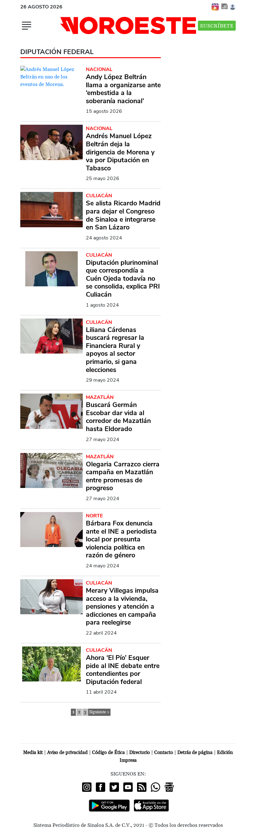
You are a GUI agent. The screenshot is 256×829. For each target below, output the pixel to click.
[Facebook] (100, 787)
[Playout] (215, 6)
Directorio (139, 753)
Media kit (33, 753)
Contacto (163, 753)
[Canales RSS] (141, 787)
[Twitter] (114, 787)
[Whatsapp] (155, 787)
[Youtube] (128, 787)
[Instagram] (87, 787)
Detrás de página (195, 753)
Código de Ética (108, 753)
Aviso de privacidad (67, 753)
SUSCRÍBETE (217, 26)
